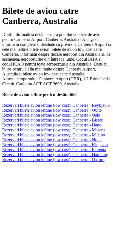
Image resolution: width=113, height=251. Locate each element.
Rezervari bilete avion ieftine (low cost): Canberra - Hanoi (52, 125)
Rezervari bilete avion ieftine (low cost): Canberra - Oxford (53, 159)
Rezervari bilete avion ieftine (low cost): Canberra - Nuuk (52, 139)
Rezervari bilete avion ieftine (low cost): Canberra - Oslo (51, 115)
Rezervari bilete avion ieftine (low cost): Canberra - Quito (52, 110)
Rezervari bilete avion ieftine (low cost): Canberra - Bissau (52, 120)
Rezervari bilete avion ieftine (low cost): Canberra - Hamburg (55, 154)
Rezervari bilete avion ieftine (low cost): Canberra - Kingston (55, 144)
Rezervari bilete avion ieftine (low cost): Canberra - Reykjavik (56, 105)
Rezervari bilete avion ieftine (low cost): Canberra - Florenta (54, 149)
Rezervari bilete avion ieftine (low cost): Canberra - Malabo (53, 134)
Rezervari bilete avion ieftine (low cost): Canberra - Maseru (53, 130)
